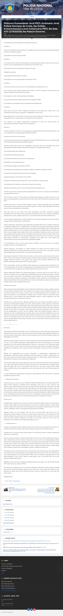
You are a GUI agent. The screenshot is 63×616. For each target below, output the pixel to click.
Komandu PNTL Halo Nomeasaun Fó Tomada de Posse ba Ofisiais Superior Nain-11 (23, 541)
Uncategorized (16, 481)
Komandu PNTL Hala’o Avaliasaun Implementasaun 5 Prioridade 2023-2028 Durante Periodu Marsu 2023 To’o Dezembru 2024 (46, 491)
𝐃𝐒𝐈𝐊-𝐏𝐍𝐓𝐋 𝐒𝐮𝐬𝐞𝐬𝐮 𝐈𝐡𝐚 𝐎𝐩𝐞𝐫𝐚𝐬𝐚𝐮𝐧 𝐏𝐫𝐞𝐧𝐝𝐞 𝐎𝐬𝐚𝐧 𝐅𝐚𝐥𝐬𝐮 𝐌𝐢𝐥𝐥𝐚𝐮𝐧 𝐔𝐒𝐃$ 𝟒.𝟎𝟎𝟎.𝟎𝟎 (21, 547)
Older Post (52, 487)
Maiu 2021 (7, 517)
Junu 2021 (7, 512)
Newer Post (11, 487)
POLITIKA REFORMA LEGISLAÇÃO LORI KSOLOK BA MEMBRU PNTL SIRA (17, 490)
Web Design (10, 612)
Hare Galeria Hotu (7, 504)
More (3, 573)
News (9, 35)
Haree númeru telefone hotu (9, 590)
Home (5, 35)
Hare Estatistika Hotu (8, 523)
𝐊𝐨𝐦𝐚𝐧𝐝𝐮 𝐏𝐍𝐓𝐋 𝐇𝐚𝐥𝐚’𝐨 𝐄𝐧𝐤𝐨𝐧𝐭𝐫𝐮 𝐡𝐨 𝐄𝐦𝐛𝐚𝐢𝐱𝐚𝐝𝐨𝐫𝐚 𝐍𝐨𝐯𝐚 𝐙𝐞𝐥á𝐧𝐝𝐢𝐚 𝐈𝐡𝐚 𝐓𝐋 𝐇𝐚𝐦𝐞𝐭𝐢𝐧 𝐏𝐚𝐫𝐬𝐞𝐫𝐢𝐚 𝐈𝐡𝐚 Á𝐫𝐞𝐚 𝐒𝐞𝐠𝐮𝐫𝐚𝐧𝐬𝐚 (29, 543)
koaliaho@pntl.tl (9, 605)
